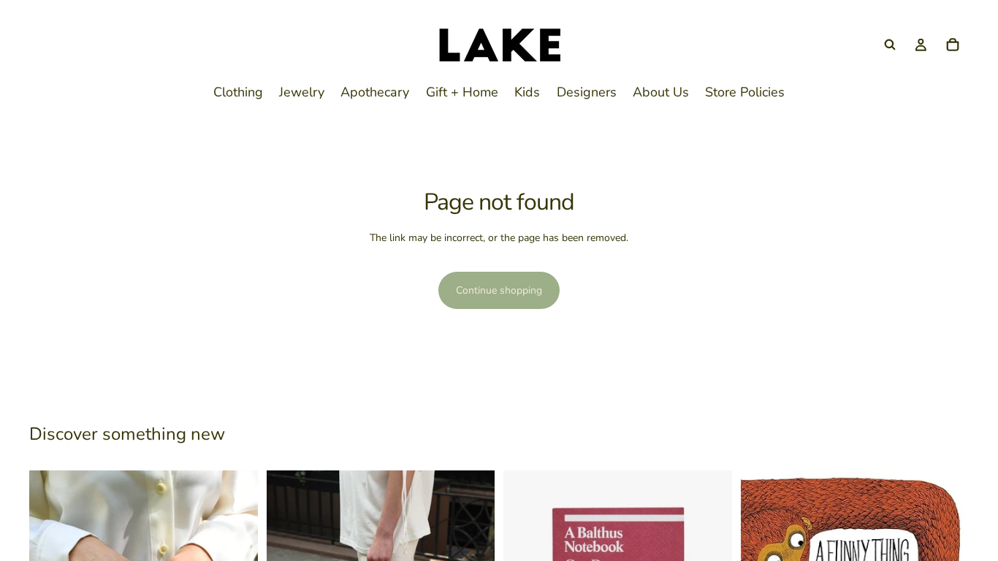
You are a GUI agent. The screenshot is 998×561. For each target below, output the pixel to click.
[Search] (890, 44)
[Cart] (953, 44)
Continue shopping (499, 290)
